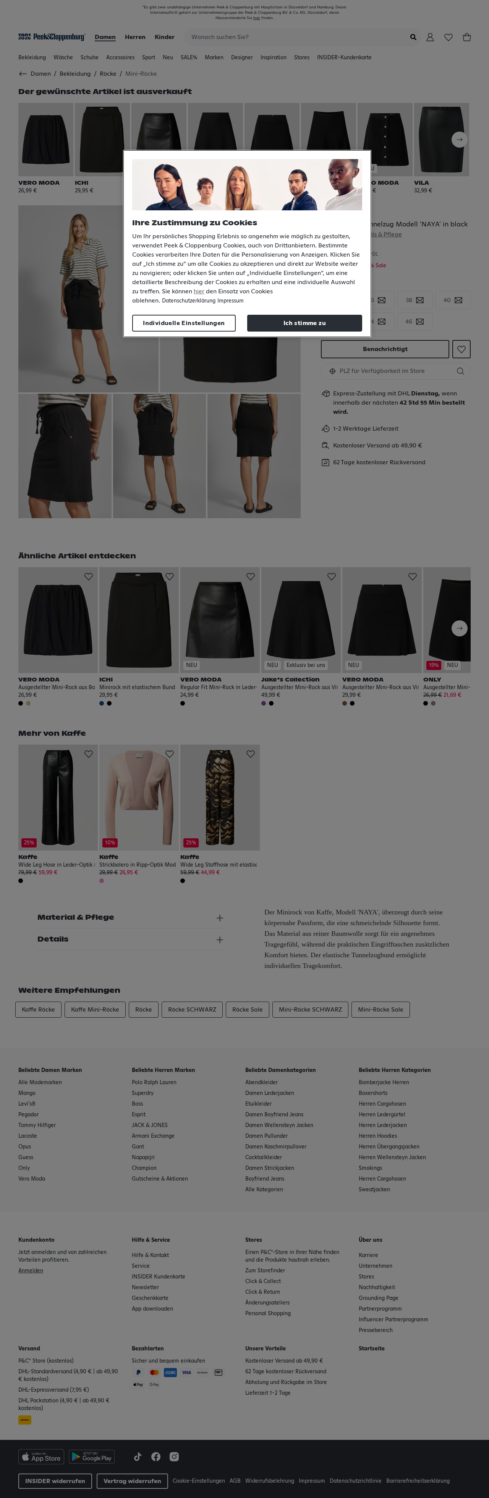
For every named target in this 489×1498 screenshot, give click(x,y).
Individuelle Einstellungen (184, 323)
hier (199, 291)
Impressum (230, 301)
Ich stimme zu (304, 323)
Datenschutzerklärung (188, 301)
